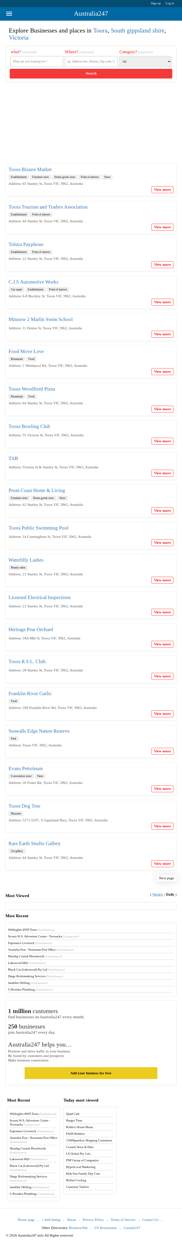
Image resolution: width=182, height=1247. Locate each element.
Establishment (19, 177)
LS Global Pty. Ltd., (78, 1153)
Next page (166, 878)
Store (107, 177)
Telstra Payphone (26, 244)
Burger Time (74, 1120)
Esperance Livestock (30, 943)
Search (91, 73)
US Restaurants (105, 1228)
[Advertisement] (91, 126)
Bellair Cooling (76, 1180)
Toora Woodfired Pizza (32, 389)
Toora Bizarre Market (30, 169)
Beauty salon (18, 567)
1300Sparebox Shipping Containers (89, 1140)
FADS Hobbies (75, 1133)
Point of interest (90, 177)
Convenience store (21, 776)
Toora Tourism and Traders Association (48, 207)
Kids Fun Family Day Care (83, 1173)
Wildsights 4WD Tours (31, 929)
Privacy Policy (93, 1220)
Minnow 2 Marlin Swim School (41, 319)
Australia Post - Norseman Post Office (40, 949)
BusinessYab (78, 1228)
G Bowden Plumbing (30, 989)
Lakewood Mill (27, 963)
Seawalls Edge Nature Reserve (39, 731)
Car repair (16, 289)
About (71, 1220)
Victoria (19, 37)
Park (13, 738)
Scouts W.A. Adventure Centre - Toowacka (43, 936)
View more (162, 189)
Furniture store (40, 177)
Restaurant (17, 359)
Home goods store (65, 177)
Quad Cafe (73, 1114)
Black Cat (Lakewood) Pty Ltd (36, 969)
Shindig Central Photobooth (35, 956)
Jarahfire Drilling (28, 983)
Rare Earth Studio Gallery (35, 843)
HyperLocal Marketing (81, 1167)
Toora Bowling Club (29, 426)
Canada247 (131, 1228)
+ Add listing (50, 1220)
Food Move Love (26, 351)
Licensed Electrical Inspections (40, 597)
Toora (100, 30)
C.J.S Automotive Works (33, 282)
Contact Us (150, 1220)
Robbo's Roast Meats (79, 1127)
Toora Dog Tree (24, 806)
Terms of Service (123, 1220)
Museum (16, 813)
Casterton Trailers (77, 1187)
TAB (13, 458)
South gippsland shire (137, 30)
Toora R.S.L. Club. (28, 661)
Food (31, 359)
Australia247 (91, 13)
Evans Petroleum (26, 768)
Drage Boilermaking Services (35, 976)
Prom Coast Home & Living (37, 490)
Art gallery (17, 851)
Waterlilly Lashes (26, 560)
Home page (26, 1220)
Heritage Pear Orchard (31, 629)
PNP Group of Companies (82, 1160)
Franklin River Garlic (30, 693)
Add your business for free (90, 1073)
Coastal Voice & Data (79, 1147)
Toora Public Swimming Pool (38, 528)
